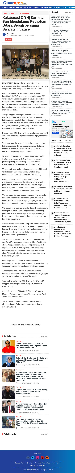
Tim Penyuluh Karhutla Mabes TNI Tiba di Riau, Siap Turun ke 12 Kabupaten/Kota (60, 32)
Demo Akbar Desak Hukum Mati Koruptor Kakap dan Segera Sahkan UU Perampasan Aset (31, 346)
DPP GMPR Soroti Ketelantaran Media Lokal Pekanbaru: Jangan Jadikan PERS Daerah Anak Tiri (62, 203)
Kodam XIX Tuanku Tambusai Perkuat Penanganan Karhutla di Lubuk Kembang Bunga (60, 73)
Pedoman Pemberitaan (42, 463)
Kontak (32, 466)
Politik (29, 7)
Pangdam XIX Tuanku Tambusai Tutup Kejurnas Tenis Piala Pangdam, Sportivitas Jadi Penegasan (62, 112)
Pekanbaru (24, 13)
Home (6, 13)
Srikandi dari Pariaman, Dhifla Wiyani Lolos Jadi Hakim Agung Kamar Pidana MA (32, 360)
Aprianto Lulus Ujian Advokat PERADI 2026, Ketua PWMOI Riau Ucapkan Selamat (63, 163)
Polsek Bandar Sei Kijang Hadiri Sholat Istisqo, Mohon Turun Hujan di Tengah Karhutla (61, 93)
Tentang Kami (19, 463)
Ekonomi (36, 7)
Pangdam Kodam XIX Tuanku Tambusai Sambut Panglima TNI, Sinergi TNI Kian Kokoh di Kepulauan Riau (31, 422)
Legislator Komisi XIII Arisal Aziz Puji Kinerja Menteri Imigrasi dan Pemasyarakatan (31, 392)
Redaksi (29, 463)
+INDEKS (45, 336)
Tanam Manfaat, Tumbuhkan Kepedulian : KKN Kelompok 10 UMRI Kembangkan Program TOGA (61, 102)
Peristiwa (44, 7)
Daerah (12, 7)
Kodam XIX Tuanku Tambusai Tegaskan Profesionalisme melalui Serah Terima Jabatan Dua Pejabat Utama (62, 217)
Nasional (4, 7)
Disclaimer (41, 466)
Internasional (21, 7)
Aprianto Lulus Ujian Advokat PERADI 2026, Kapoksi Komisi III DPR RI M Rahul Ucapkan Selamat (63, 150)
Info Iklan (56, 463)
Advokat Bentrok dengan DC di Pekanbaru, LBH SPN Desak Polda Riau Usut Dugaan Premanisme (62, 231)
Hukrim (63, 7)
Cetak (9, 39)
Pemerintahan (54, 7)
